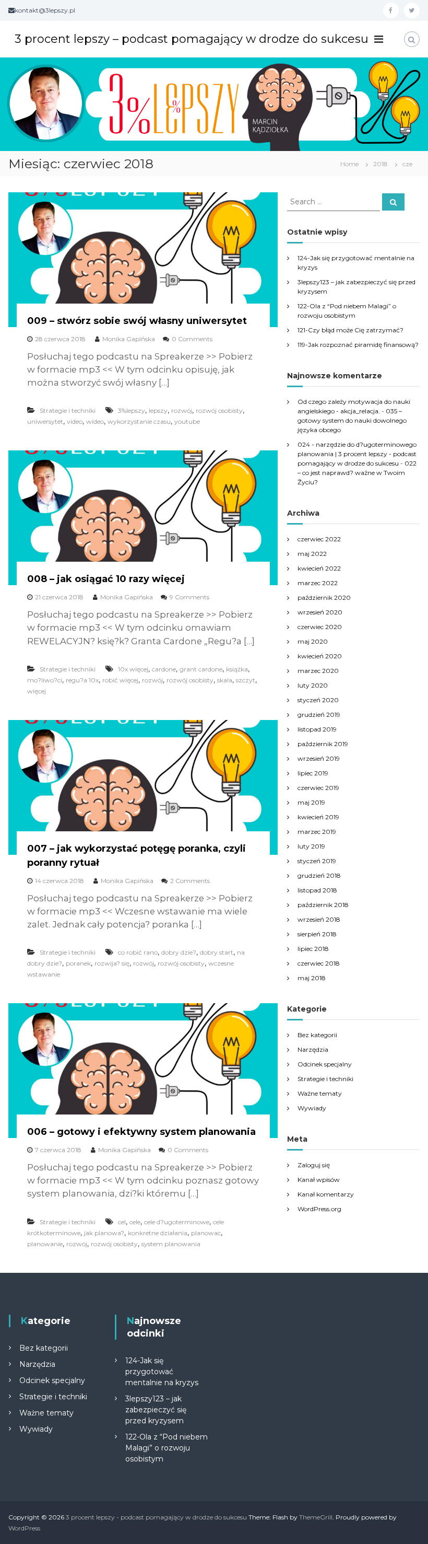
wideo (95, 421)
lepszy (158, 410)
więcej (36, 691)
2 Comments (190, 881)
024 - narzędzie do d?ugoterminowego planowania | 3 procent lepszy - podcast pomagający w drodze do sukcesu (357, 453)
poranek (78, 963)
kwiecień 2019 (318, 817)
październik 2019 (323, 744)
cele (134, 1222)
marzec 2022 (318, 583)
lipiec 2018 (313, 949)
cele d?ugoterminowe (176, 1222)
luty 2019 (311, 846)
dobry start (216, 952)
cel (122, 1222)
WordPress (24, 1528)
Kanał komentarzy (326, 1194)
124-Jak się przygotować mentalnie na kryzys (161, 1371)
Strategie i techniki (68, 410)
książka (237, 669)
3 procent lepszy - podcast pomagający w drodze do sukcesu (156, 1517)
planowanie (45, 1244)
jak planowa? (104, 1233)
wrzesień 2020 (320, 612)
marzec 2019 (317, 831)
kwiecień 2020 (320, 656)
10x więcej (133, 669)
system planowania (170, 1244)
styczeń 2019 (317, 861)
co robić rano (138, 952)
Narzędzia (313, 1049)
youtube (187, 421)
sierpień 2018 (317, 934)
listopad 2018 (317, 890)
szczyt (245, 680)
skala (224, 680)
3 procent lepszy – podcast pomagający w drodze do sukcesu (191, 39)
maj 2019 (311, 802)
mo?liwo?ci (44, 680)
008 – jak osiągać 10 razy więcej (106, 579)
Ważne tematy (320, 1093)
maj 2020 (313, 641)
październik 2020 (324, 597)
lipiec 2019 (313, 773)
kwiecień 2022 (319, 568)
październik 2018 (323, 905)
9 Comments (189, 597)
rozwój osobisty (219, 410)
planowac (206, 1233)
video (74, 421)
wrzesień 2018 (319, 919)
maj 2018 (312, 978)
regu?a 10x (82, 680)
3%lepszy (131, 410)
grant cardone (201, 669)
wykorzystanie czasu (139, 421)
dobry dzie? (178, 952)
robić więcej (120, 680)
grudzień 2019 (319, 714)
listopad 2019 (317, 729)
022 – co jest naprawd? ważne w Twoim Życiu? (357, 472)
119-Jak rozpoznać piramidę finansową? (358, 345)
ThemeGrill (315, 1517)
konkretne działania (157, 1233)
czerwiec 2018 (319, 963)
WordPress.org (319, 1209)
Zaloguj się (314, 1165)
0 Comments (192, 339)
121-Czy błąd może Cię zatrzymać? (350, 330)
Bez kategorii (317, 1035)
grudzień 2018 (319, 875)
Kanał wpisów (319, 1179)
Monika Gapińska (128, 339)
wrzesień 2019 (319, 758)
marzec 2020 (318, 671)
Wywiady (312, 1108)
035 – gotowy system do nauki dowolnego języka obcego (352, 420)
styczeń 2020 (318, 700)
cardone (164, 669)
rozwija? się (111, 963)
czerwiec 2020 (320, 627)
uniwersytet (45, 421)
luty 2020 (313, 685)
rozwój (181, 410)
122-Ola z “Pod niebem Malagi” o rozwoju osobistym (166, 1448)
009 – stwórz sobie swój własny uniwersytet (137, 321)
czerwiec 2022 (319, 539)
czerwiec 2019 (318, 788)
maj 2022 (312, 554)
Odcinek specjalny (325, 1064)
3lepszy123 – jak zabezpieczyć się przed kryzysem (155, 1409)
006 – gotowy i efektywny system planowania (141, 1131)
